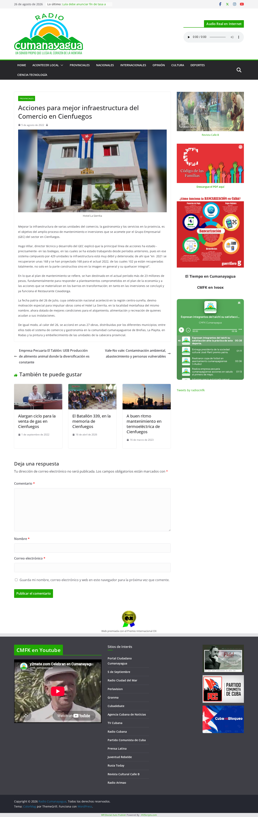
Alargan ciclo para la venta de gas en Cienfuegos (37, 421)
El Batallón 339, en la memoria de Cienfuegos (91, 421)
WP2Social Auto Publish (113, 814)
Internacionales (133, 65)
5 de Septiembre (119, 672)
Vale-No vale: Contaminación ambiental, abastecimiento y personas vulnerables (135, 353)
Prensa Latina (117, 748)
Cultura (177, 65)
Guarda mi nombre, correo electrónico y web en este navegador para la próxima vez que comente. (95, 580)
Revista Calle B (210, 135)
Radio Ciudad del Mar (122, 680)
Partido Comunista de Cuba (127, 740)
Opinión (159, 65)
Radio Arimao (117, 783)
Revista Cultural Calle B (123, 774)
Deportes (197, 65)
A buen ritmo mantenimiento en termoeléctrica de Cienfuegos (144, 423)
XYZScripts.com (149, 814)
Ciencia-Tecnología (32, 75)
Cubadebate (116, 706)
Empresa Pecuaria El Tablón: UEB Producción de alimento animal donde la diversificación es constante (54, 356)
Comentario (24, 483)
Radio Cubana (117, 731)
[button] (61, 65)
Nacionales (105, 65)
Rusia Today (116, 765)
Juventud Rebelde (120, 757)
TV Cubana (115, 723)
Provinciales (80, 65)
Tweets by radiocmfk (191, 390)
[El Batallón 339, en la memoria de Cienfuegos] (92, 387)
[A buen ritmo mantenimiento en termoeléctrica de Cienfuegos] (147, 387)
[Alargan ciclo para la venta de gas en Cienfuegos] (38, 387)
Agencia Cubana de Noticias (127, 714)
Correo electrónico (29, 558)
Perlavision (115, 689)
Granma (113, 697)
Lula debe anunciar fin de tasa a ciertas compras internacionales (84, 6)
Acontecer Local (45, 65)
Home (21, 65)
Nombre (22, 539)
